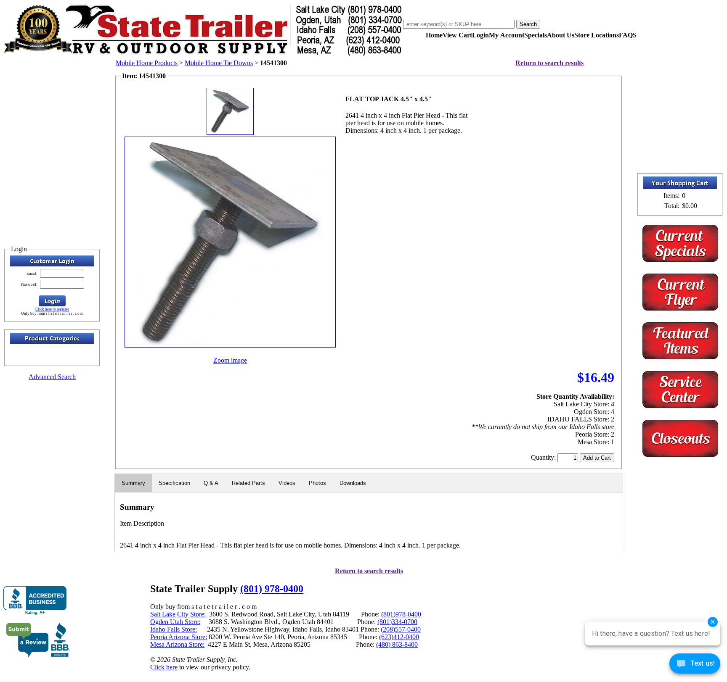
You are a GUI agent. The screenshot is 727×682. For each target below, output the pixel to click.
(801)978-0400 (401, 614)
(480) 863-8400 (397, 644)
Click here (164, 667)
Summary (133, 483)
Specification (174, 483)
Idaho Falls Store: (173, 629)
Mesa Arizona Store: (177, 644)
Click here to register (52, 309)
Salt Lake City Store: (178, 614)
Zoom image (230, 360)
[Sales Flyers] (680, 308)
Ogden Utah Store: (175, 621)
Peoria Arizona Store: (178, 636)
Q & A (211, 483)
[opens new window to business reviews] (38, 655)
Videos (287, 483)
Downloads (353, 483)
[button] (52, 300)
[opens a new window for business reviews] (34, 600)
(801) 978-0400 (271, 588)
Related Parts (248, 483)
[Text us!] (695, 665)
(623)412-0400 (399, 636)
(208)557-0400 (401, 629)
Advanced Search (52, 376)
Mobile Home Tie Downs (219, 62)
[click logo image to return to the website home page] (203, 54)
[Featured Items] (680, 259)
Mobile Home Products (147, 62)
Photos (317, 483)
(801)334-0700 (397, 621)
